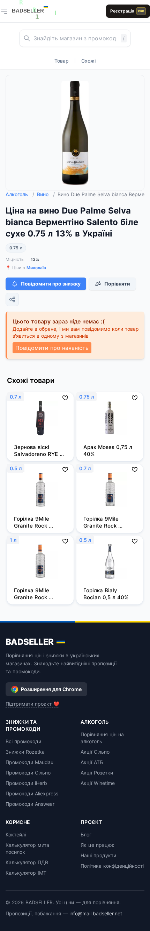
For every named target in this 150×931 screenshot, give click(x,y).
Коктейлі (16, 834)
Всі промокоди (23, 741)
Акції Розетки (97, 773)
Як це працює (97, 845)
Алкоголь (20, 194)
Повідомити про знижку (51, 284)
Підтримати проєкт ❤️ (32, 704)
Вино (46, 194)
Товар (61, 61)
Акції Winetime (98, 783)
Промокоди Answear (30, 804)
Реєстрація (127, 11)
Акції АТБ (92, 762)
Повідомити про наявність (52, 347)
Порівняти (117, 284)
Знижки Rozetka (25, 752)
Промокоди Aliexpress (32, 793)
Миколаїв (36, 267)
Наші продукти (98, 855)
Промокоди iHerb (26, 783)
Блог (86, 834)
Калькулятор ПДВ (27, 862)
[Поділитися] (12, 299)
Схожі (88, 61)
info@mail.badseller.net (95, 913)
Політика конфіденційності (112, 866)
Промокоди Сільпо (28, 773)
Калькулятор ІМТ (26, 873)
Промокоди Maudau (29, 762)
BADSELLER (30, 642)
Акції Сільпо (95, 752)
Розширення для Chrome (51, 689)
